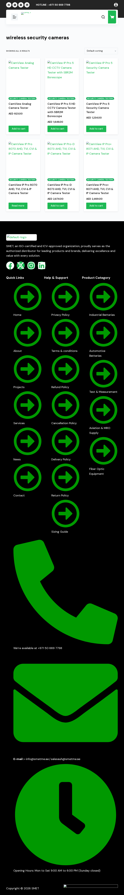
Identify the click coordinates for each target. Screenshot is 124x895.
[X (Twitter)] (15, 5)
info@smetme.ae (37, 759)
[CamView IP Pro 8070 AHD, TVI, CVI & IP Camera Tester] (23, 158)
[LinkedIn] (27, 5)
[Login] (116, 5)
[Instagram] (21, 5)
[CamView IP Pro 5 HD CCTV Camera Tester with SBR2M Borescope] (62, 77)
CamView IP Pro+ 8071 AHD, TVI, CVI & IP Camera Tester (99, 189)
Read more (18, 205)
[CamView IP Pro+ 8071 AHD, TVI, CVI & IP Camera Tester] (100, 158)
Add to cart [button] (18, 128)
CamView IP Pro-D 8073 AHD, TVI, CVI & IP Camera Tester (61, 189)
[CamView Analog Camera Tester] (23, 77)
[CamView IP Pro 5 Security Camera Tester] (100, 77)
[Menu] (14, 17)
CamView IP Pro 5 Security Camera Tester (97, 108)
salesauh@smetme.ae (65, 759)
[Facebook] (8, 5)
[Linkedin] (42, 265)
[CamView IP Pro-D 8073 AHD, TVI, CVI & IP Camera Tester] (62, 158)
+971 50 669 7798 (59, 4)
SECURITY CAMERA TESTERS (22, 98)
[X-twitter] (21, 265)
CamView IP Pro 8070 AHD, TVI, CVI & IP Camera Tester (23, 189)
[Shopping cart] (112, 17)
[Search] (103, 17)
